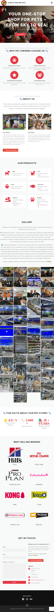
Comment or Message (9, 562)
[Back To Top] (27, 605)
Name (4, 547)
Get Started (32, 34)
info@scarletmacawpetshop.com (37, 580)
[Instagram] (27, 599)
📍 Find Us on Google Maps (10, 150)
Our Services (21, 34)
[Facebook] (23, 599)
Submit (14, 582)
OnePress (30, 608)
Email (4, 554)
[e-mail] (31, 599)
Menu (51, 2)
